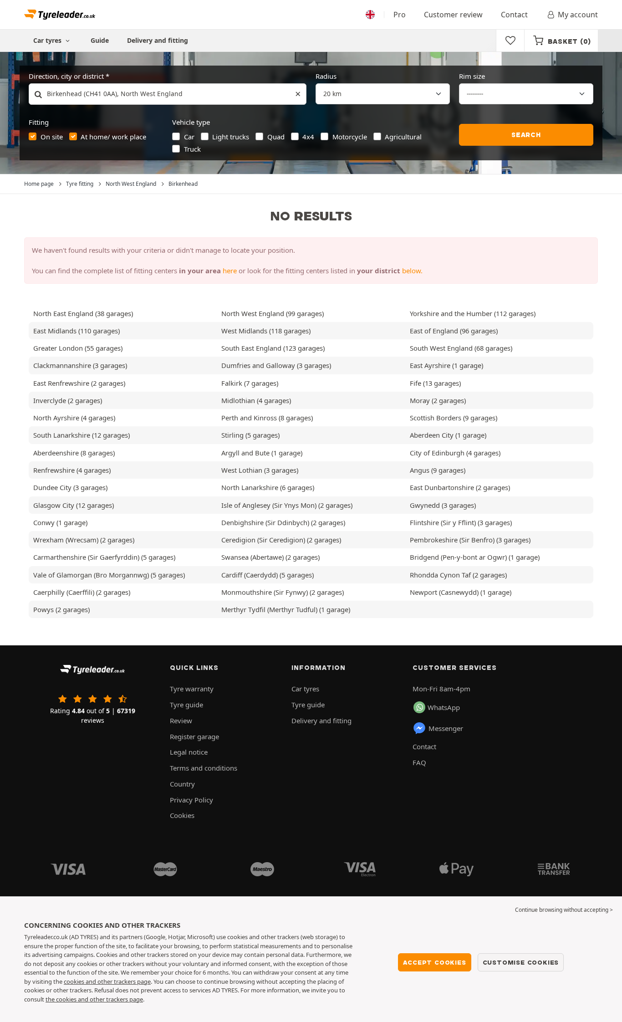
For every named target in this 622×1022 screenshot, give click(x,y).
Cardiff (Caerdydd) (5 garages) (267, 574)
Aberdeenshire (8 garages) (74, 452)
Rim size (472, 76)
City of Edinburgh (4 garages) (455, 452)
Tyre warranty (192, 688)
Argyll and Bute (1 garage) (261, 452)
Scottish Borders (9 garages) (453, 417)
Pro (399, 15)
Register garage (194, 736)
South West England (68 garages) (461, 348)
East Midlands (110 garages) (76, 330)
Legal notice (189, 751)
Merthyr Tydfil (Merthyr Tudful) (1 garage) (285, 609)
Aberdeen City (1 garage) (448, 434)
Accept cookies (434, 962)
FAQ (419, 762)
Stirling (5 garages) (250, 434)
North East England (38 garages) (83, 313)
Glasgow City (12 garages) (73, 505)
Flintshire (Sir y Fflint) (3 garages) (461, 522)
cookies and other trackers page (107, 981)
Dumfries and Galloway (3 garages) (276, 365)
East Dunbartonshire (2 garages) (460, 487)
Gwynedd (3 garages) (443, 505)
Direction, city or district (66, 76)
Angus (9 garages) (437, 470)
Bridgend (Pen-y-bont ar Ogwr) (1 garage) (475, 557)
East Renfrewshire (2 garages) (79, 383)
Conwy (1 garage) (60, 522)
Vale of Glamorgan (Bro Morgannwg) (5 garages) (109, 574)
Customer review (453, 15)
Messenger (445, 728)
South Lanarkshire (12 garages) (81, 434)
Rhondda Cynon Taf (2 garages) (458, 574)
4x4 (308, 136)
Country (182, 783)
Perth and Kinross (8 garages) (267, 417)
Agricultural (403, 136)
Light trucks (230, 136)
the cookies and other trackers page (94, 999)
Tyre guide (186, 704)
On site (52, 136)
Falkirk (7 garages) (249, 383)
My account (578, 15)
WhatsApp (444, 707)
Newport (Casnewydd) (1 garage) (460, 592)
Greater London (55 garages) (77, 348)
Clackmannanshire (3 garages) (80, 365)
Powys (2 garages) (61, 609)
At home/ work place (113, 136)
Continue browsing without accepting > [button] (564, 910)
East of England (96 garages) (454, 330)
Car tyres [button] (48, 40)
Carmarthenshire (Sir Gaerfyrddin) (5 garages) (104, 557)
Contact (514, 15)
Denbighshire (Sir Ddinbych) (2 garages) (283, 522)
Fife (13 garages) (435, 383)
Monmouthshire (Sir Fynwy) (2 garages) (282, 592)
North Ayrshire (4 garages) (74, 417)
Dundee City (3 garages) (70, 487)
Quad (276, 136)
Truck (192, 148)
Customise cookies (521, 962)
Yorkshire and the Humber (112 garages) (472, 313)
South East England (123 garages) (273, 348)
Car (189, 136)
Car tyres (305, 688)
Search (526, 135)
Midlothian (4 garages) (256, 400)
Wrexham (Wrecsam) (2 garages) (83, 539)
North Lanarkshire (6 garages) (267, 487)
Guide (100, 40)
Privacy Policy (191, 799)
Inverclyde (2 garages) (67, 400)
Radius (326, 76)
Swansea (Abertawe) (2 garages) (270, 557)
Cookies (182, 815)
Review (181, 720)
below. (412, 270)
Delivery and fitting (157, 40)
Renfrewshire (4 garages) (72, 470)
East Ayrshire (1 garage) (446, 365)
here (230, 270)
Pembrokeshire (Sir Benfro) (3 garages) (470, 539)
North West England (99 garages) (272, 313)
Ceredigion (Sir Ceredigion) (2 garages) (281, 539)
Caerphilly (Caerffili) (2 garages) (81, 592)
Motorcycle (349, 136)
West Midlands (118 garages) (266, 330)
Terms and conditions (203, 767)
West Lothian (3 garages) (259, 470)
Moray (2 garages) (438, 400)
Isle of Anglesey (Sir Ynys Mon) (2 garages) (286, 505)
